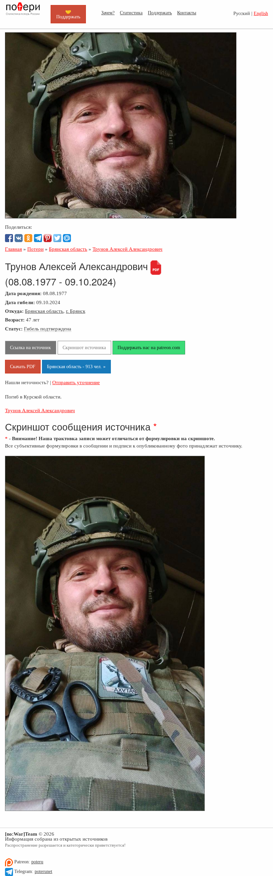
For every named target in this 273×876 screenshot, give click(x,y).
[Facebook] (9, 238)
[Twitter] (57, 238)
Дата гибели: (20, 302)
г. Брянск (75, 311)
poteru (37, 861)
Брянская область (44, 311)
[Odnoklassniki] (28, 238)
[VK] (19, 238)
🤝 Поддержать (68, 14)
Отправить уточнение (76, 382)
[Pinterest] (48, 238)
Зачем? (108, 12)
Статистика (131, 12)
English (261, 13)
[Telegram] (38, 238)
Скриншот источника (84, 347)
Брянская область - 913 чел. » (76, 366)
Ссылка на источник (30, 347)
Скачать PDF (22, 366)
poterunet (43, 871)
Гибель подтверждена (47, 328)
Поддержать (160, 12)
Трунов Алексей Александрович (40, 410)
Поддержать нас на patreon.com (149, 347)
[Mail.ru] (67, 238)
